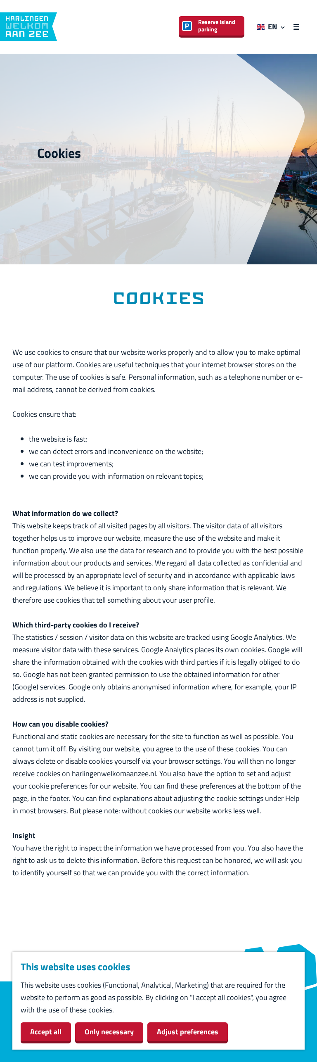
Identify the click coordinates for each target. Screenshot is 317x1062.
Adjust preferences (187, 1031)
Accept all (46, 1031)
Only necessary (109, 1031)
